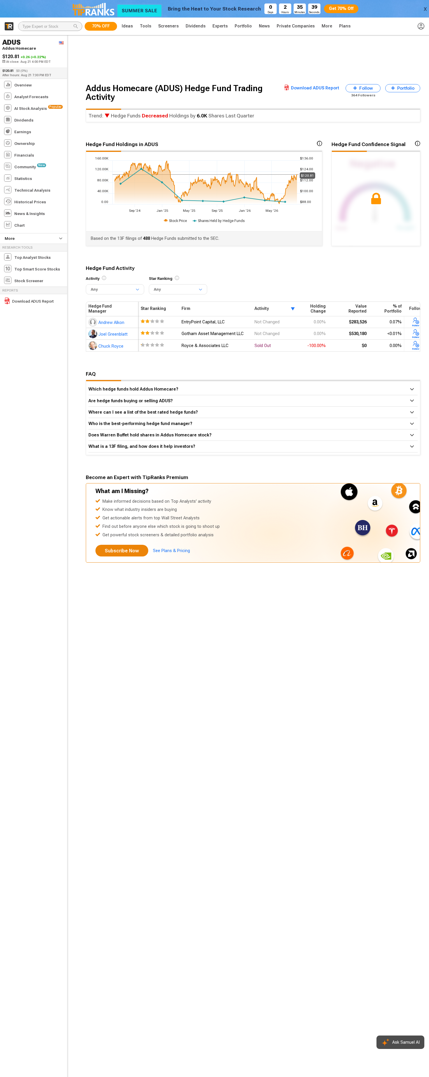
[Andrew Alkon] (93, 322)
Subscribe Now (122, 551)
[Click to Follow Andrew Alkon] (415, 322)
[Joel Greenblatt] (93, 333)
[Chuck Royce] (93, 345)
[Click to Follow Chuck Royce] (415, 345)
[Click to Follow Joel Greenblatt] (415, 333)
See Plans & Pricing (171, 550)
